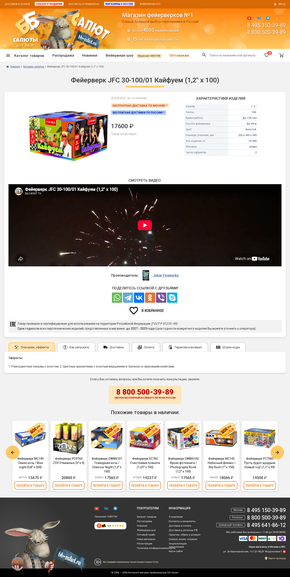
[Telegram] (128, 298)
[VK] (139, 298)
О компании (176, 516)
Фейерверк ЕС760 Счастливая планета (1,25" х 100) (145, 463)
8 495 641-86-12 (266, 525)
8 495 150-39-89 (266, 25)
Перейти (30, 485)
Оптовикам (179, 55)
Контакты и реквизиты (84, 4)
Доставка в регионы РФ (183, 530)
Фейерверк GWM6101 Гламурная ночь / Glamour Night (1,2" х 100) (107, 465)
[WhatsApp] (117, 298)
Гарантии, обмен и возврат (185, 534)
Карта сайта (176, 551)
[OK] (150, 298)
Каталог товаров (146, 516)
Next (277, 452)
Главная (15, 66)
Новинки (89, 55)
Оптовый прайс (146, 534)
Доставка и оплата (17, 4)
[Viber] (161, 298)
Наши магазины (146, 539)
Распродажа (63, 55)
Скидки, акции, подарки (183, 539)
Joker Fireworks (166, 275)
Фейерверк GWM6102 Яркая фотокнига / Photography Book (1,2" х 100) (183, 465)
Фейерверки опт (150, 4)
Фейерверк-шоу (133, 55)
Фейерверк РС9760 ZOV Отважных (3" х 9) (68, 461)
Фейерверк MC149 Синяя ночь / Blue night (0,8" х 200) (30, 463)
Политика (156, 548)
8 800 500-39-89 (266, 32)
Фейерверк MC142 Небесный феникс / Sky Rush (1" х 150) (221, 463)
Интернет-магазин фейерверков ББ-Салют (153, 572)
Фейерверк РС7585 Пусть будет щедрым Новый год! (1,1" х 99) (259, 463)
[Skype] (172, 298)
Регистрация (144, 543)
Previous (13, 452)
